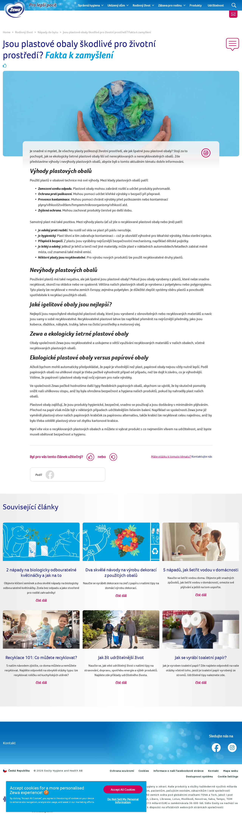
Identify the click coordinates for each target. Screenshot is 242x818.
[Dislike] (113, 457)
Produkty (196, 5)
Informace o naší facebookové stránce (179, 770)
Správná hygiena (89, 5)
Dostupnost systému (199, 776)
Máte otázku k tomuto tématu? (171, 456)
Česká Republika (19, 770)
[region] (76, 796)
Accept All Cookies (123, 789)
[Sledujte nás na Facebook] (216, 746)
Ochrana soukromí (122, 770)
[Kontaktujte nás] (233, 14)
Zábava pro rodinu (170, 5)
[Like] (90, 457)
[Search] (234, 5)
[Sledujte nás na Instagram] (232, 746)
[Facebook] (50, 475)
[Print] (205, 152)
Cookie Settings (228, 776)
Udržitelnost (216, 5)
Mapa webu (230, 770)
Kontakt (9, 743)
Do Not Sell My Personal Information (123, 800)
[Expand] (102, 5)
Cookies (144, 770)
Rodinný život (141, 5)
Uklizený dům (116, 5)
